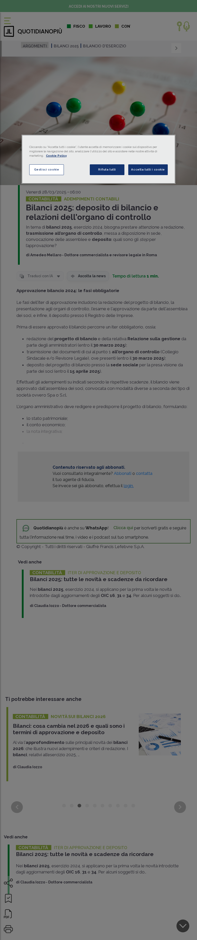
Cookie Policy (56, 155)
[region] (98, 159)
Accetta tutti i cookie (148, 169)
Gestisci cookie (46, 169)
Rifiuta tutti (107, 169)
